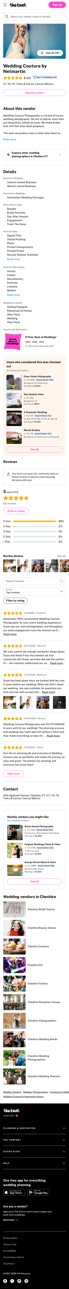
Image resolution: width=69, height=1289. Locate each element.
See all (61, 555)
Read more (9, 139)
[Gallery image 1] (34, 41)
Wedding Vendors (12, 1092)
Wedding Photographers (35, 1092)
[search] (61, 581)
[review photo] (9, 565)
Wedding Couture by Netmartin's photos (23, 1096)
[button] (39, 346)
